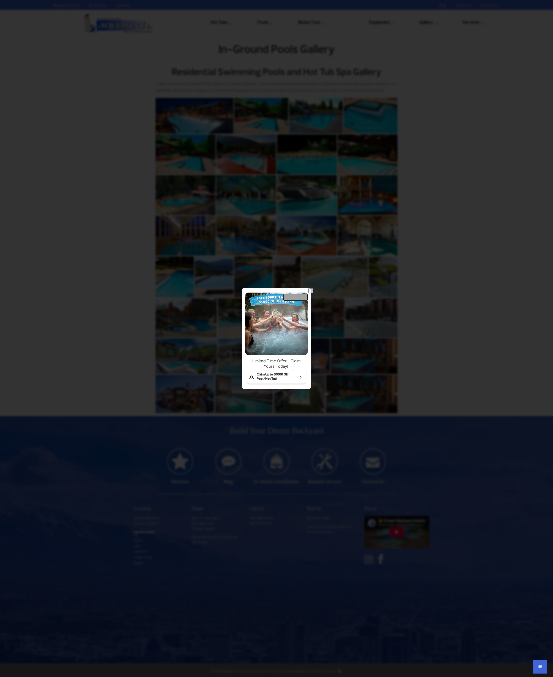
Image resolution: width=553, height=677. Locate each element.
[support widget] (540, 667)
